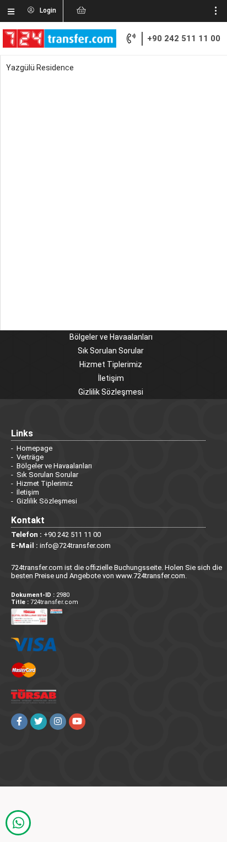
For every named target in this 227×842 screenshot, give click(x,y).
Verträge (30, 457)
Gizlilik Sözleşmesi (110, 391)
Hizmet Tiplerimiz (110, 364)
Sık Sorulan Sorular (111, 350)
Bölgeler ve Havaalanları (111, 337)
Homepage (34, 448)
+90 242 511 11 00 (183, 38)
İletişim (111, 378)
